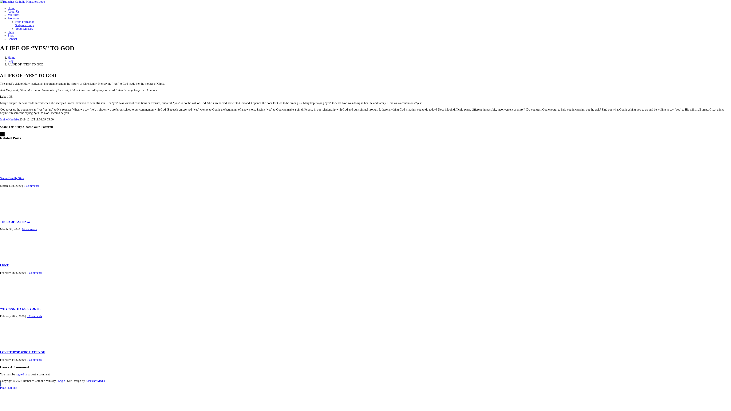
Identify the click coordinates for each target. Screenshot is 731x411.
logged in (21, 374)
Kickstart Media (95, 380)
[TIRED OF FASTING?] (365, 202)
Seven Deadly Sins (12, 178)
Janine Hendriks (9, 119)
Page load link (8, 387)
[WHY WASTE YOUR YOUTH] (365, 289)
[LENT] (365, 245)
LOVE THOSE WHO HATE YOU (22, 352)
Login (61, 380)
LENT (4, 265)
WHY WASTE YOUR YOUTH (20, 308)
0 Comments (31, 185)
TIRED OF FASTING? (15, 221)
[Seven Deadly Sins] (365, 158)
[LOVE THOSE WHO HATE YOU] (365, 332)
